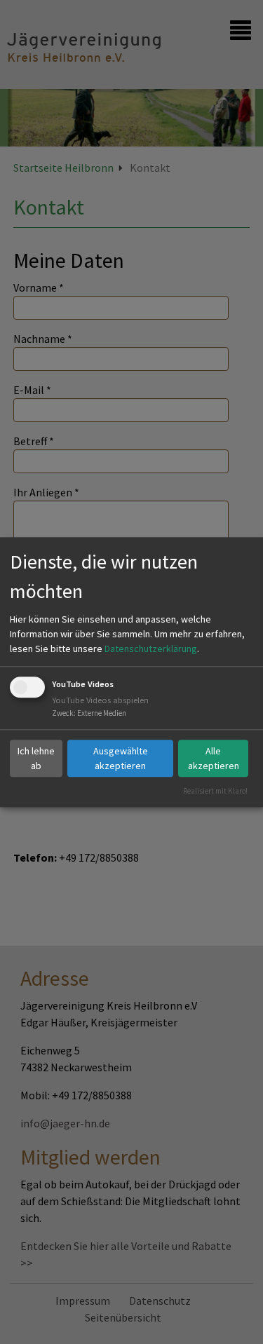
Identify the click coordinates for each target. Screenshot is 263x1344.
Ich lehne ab (36, 758)
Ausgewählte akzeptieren (120, 758)
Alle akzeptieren (213, 758)
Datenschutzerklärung (150, 649)
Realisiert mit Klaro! (215, 791)
